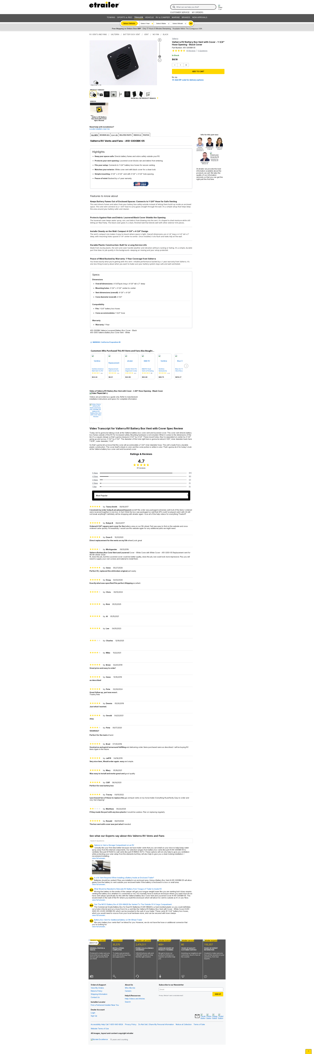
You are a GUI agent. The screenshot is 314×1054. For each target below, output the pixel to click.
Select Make (161, 23)
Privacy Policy (130, 1024)
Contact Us (95, 997)
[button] (186, 366)
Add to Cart (198, 71)
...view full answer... (101, 857)
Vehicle (149, 17)
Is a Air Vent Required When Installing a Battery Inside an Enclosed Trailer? (124, 878)
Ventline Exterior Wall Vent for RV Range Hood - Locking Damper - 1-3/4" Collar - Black (98, 370)
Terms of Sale (199, 1024)
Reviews (191, 51)
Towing (111, 17)
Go (191, 23)
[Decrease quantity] (174, 65)
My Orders (197, 12)
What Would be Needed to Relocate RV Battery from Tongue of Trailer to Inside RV (128, 889)
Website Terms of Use (100, 1029)
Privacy (161, 995)
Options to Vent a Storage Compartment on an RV (114, 845)
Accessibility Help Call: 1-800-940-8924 (107, 1024)
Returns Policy (96, 991)
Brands (186, 17)
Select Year (145, 23)
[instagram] (214, 1016)
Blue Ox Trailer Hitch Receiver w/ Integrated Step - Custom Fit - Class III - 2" (181, 370)
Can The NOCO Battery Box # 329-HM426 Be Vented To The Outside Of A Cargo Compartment (133, 904)
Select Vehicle (129, 23)
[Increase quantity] (186, 65)
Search (128, 1002)
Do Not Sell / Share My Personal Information (156, 1024)
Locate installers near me (100, 129)
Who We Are (130, 988)
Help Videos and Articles (135, 999)
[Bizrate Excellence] (99, 1039)
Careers (128, 991)
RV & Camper (163, 17)
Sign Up (94, 1016)
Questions (202, 51)
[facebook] (203, 1016)
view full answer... (99, 884)
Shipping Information (99, 994)
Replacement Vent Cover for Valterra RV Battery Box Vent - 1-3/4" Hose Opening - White (114, 370)
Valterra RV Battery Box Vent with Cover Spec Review (95, 414)
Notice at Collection (184, 1024)
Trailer (138, 17)
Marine (176, 17)
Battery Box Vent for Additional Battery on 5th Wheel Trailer (118, 920)
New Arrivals (199, 17)
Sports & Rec (124, 17)
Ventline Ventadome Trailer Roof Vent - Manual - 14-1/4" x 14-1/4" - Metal (165, 370)
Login (93, 1013)
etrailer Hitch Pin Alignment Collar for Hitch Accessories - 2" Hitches (131, 370)
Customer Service (180, 12)
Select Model (178, 23)
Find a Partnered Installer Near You (105, 1005)
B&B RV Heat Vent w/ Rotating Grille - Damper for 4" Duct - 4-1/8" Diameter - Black (148, 370)
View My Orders (97, 988)
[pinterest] (209, 1016)
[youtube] (220, 1016)
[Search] (174, 7)
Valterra (175, 39)
